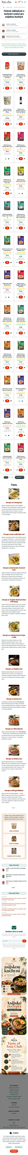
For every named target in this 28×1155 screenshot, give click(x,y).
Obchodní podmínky (14, 1088)
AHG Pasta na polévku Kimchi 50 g (21, 146)
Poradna (14, 1102)
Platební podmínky (14, 1090)
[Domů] (6, 2)
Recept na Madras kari (14, 759)
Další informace (16, 1143)
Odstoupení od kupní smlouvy (14, 1096)
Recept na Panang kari (14, 503)
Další (13, 887)
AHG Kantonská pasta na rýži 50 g (7, 457)
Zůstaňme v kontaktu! (14, 1107)
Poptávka (14, 1105)
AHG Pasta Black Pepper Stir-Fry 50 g (7, 216)
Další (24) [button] (18, 477)
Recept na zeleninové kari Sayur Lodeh (14, 636)
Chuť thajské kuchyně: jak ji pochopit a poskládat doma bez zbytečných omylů (13, 904)
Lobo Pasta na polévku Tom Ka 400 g (7, 111)
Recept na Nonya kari (13, 699)
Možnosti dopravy (14, 1092)
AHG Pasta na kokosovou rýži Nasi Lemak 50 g (20, 216)
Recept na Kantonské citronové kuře (14, 569)
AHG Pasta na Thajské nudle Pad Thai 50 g (21, 285)
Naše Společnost (14, 1111)
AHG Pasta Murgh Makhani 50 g (21, 249)
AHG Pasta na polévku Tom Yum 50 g (21, 458)
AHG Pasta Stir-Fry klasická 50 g (7, 249)
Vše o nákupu (14, 1085)
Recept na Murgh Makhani (14, 790)
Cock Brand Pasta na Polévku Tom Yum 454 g (7, 76)
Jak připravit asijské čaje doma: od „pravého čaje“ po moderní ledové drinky (14, 909)
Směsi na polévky (11, 24)
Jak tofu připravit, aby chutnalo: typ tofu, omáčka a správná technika (14, 914)
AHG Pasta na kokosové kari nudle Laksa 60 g (20, 319)
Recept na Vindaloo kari (14, 669)
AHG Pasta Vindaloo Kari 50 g (7, 422)
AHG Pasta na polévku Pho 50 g (20, 180)
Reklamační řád (14, 1094)
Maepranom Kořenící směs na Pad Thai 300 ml (20, 111)
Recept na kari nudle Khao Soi (14, 534)
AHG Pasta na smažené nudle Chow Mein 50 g (20, 355)
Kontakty (14, 1113)
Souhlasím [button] (14, 1151)
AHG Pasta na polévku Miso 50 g (7, 145)
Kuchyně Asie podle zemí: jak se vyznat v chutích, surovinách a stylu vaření (14, 899)
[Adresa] (14, 1123)
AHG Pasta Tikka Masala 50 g (7, 284)
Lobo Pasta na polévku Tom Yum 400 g (21, 76)
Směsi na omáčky (11, 30)
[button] (3, 88)
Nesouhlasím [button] (18, 1147)
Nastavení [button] (8, 1147)
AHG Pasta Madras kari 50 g (21, 389)
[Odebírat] (24, 941)
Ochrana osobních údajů (14, 1098)
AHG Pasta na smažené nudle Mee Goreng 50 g (7, 355)
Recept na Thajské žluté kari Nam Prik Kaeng (14, 601)
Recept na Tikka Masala (14, 729)
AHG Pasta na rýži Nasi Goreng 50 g (7, 389)
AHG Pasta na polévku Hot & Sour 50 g (7, 181)
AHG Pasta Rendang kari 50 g (21, 422)
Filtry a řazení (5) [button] (13, 54)
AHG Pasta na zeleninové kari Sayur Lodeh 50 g (7, 319)
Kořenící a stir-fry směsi (12, 36)
